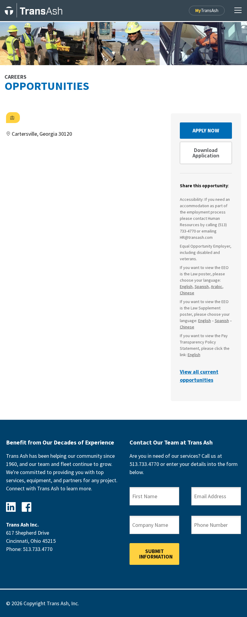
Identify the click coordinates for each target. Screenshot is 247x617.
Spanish (202, 286)
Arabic (216, 286)
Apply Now (205, 130)
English (186, 286)
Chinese (187, 293)
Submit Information (156, 554)
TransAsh (206, 10)
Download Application (205, 153)
